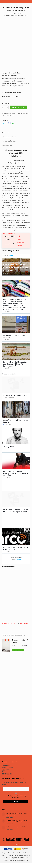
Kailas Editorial (24, 623)
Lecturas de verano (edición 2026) (15, 827)
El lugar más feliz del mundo (20, 641)
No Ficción (26, 113)
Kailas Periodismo (12, 113)
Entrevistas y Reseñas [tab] (9, 141)
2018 (18, 236)
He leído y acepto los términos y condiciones (16, 796)
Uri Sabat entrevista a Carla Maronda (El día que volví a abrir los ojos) (17, 821)
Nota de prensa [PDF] (9, 233)
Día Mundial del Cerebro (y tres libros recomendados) (16, 814)
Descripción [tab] (5, 133)
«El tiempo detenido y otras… (10, 623)
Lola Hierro (20, 113)
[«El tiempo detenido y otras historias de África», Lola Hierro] (16, 595)
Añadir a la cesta (18, 107)
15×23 (19, 239)
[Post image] (3, 814)
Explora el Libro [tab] (7, 145)
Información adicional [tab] (9, 137)
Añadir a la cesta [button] (18, 650)
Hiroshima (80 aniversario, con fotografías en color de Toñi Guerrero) (8, 732)
